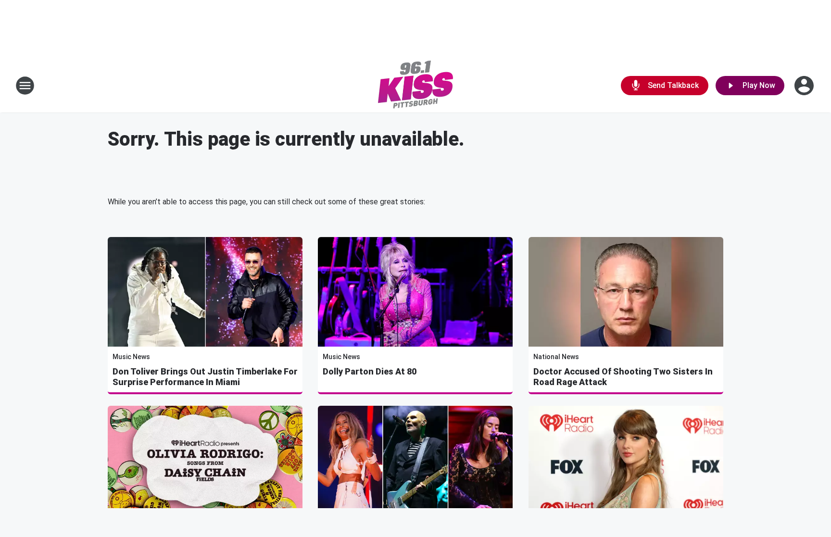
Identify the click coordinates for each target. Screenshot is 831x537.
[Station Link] (415, 86)
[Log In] (805, 85)
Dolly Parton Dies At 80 (369, 371)
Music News (131, 357)
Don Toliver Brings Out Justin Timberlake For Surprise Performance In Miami (205, 376)
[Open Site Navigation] (25, 85)
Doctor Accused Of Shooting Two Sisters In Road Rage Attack (623, 376)
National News (556, 357)
